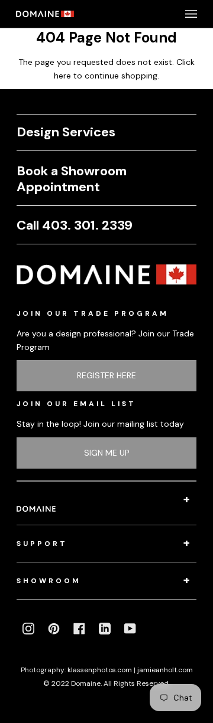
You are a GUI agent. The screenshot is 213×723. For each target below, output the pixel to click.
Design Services (66, 131)
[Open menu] (179, 14)
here (62, 75)
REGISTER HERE (106, 375)
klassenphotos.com (99, 670)
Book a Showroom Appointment (72, 178)
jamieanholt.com (165, 670)
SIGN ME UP (107, 452)
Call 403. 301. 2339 (75, 225)
